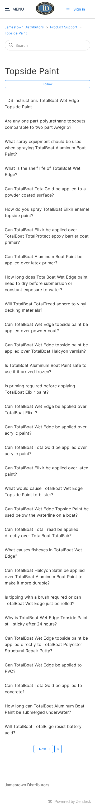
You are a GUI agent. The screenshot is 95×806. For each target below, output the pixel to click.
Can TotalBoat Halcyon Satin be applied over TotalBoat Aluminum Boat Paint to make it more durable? (45, 577)
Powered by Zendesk (72, 801)
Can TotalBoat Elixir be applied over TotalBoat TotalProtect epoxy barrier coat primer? (47, 236)
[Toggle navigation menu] (68, 9)
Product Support (63, 27)
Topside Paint (16, 33)
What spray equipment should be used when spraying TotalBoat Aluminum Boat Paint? (45, 148)
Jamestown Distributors (24, 27)
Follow (48, 84)
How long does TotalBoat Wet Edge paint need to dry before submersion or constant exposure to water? (46, 283)
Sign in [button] (79, 9)
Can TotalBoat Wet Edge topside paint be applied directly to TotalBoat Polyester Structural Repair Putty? (46, 644)
